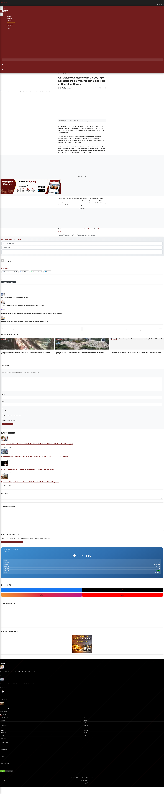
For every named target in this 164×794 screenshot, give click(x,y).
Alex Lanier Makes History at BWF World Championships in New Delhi (27, 469)
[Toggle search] (1, 14)
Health (2, 730)
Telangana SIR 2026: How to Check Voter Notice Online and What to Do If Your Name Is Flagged (37, 444)
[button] (162, 347)
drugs (72, 235)
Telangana (9, 18)
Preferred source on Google (10, 271)
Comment (4, 376)
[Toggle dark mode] (5, 14)
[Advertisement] (82, 166)
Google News (25, 271)
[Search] (3, 67)
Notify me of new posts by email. (9, 420)
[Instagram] (159, 4)
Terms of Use (84, 782)
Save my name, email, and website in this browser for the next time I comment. (20, 410)
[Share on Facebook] (95, 88)
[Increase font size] (86, 121)
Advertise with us (4, 742)
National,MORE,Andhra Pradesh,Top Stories (86, 235)
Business (3, 720)
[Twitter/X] (161, 4)
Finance (9, 25)
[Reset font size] (88, 121)
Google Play (12, 282)
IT (75, 235)
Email (3, 401)
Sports (85, 727)
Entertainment (4, 725)
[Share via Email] (105, 88)
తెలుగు (71, 120)
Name (3, 394)
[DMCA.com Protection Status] (82, 771)
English (66, 120)
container (61, 235)
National (85, 720)
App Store (5, 282)
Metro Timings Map (5, 763)
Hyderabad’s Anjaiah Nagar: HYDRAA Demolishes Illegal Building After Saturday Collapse (34, 456)
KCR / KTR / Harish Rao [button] (8, 243)
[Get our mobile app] (5, 8)
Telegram (48, 271)
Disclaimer (3, 759)
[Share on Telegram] (100, 88)
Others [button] (9, 28)
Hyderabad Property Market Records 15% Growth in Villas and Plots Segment (30, 482)
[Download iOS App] (3, 62)
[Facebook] (157, 4)
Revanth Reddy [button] (6, 247)
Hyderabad (9, 20)
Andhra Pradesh (11, 22)
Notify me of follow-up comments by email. (11, 415)
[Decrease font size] (80, 121)
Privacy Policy (4, 749)
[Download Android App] (3, 64)
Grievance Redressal (5, 753)
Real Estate (10, 23)
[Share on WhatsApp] (102, 88)
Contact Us (3, 766)
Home (9, 16)
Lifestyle (85, 717)
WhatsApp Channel (37, 271)
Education (3, 722)
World (85, 735)
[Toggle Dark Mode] (3, 69)
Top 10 (85, 732)
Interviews (3, 735)
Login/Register (4, 2)
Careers (2, 746)
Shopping (86, 725)
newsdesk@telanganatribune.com (85, 228)
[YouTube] (163, 4)
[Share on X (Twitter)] (97, 88)
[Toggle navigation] (1, 8)
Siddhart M (63, 87)
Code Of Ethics (4, 756)
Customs (67, 235)
